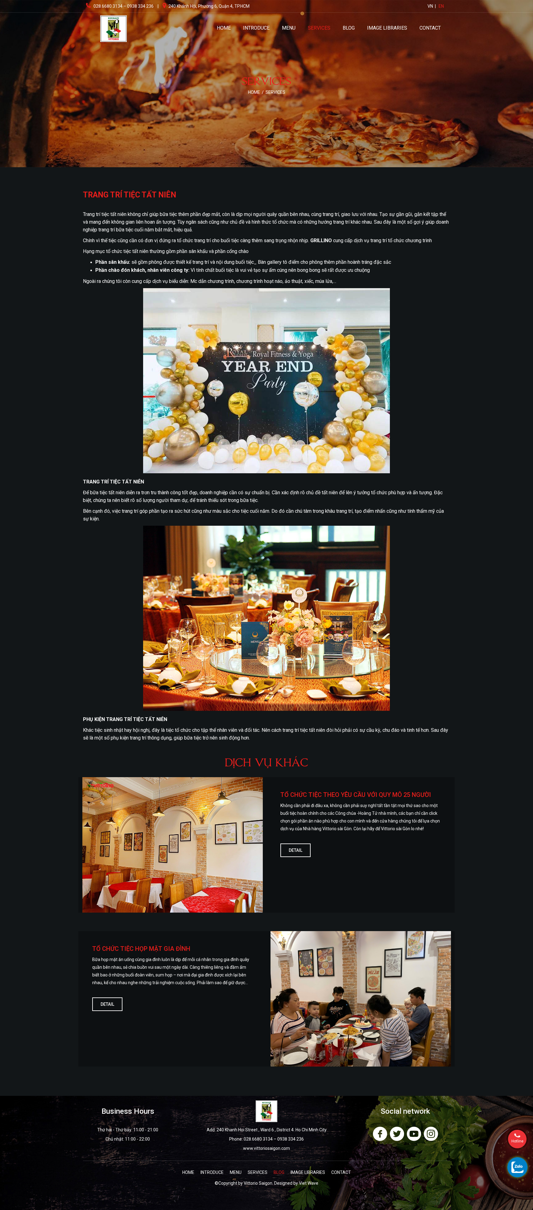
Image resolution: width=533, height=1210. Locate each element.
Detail (295, 850)
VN (430, 6)
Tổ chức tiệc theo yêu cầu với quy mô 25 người (355, 794)
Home (224, 28)
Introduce (256, 28)
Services (319, 28)
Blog (349, 28)
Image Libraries (387, 28)
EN (441, 6)
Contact (430, 28)
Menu (288, 28)
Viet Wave (308, 1183)
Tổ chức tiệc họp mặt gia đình (141, 948)
